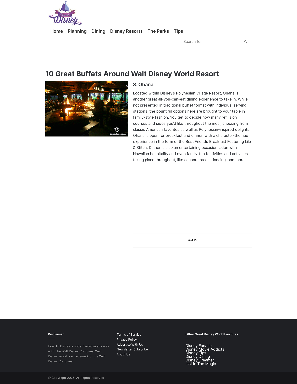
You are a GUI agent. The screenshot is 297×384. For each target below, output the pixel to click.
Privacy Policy (127, 339)
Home (56, 31)
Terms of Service (129, 334)
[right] (204, 240)
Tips (178, 31)
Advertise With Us (130, 344)
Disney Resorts (126, 31)
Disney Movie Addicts (204, 349)
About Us (123, 354)
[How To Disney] (65, 13)
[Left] (180, 240)
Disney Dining (197, 356)
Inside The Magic (200, 363)
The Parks (158, 31)
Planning (77, 31)
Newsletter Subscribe (132, 349)
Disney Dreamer (199, 360)
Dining (98, 31)
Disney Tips (195, 353)
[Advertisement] (159, 197)
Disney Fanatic (198, 345)
